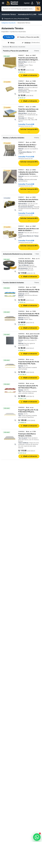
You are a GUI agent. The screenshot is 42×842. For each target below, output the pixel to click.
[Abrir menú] (3, 3)
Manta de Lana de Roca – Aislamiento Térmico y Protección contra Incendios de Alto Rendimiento (27, 146)
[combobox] (18, 8)
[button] (17, 837)
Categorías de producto (8, 23)
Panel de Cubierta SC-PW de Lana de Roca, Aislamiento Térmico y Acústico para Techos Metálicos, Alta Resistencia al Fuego (28, 291)
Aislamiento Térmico (9, 14)
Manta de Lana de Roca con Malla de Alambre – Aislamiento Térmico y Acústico (28, 230)
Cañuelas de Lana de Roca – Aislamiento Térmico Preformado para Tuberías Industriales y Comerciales (28, 173)
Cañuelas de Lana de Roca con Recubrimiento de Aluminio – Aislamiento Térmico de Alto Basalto (28, 200)
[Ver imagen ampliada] (15, 68)
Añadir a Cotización (30, 75)
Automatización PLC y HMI (27, 14)
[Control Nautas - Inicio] (12, 3)
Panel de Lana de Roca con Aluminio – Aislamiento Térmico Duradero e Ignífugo (28, 110)
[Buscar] (37, 8)
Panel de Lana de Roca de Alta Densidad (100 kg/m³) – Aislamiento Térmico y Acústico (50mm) (28, 59)
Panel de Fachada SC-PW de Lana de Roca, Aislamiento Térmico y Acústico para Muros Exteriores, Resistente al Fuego (28, 315)
